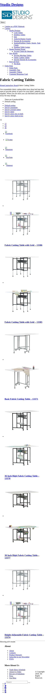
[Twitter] (9, 140)
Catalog (7, 85)
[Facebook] (9, 134)
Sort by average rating (13, 110)
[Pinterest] (9, 165)
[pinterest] (5, 692)
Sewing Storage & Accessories (25, 60)
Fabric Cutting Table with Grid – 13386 (23, 245)
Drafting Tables (19, 35)
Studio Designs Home (17, 49)
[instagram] (5, 688)
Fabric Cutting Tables (22, 58)
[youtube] (5, 690)
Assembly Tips (14, 70)
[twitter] (5, 686)
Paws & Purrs (14, 62)
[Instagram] (9, 149)
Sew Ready (13, 53)
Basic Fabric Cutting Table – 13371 (21, 399)
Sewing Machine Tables (22, 55)
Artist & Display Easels (22, 39)
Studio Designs (11, 4)
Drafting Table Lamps (22, 47)
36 (5, 128)
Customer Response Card (18, 74)
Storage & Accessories (22, 41)
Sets (15, 37)
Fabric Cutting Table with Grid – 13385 (23, 322)
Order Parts (13, 68)
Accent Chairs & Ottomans (24, 51)
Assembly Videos (15, 72)
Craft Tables (18, 33)
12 (5, 124)
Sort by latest (9, 112)
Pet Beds (17, 64)
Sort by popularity (11, 108)
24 (5, 126)
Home (2, 85)
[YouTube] (9, 157)
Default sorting (10, 105)
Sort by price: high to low (14, 116)
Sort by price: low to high (14, 114)
